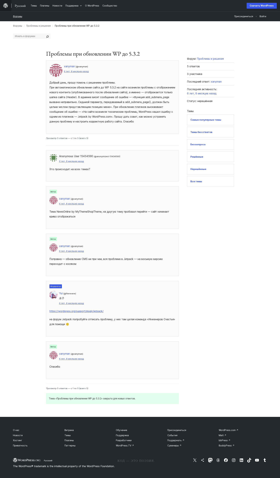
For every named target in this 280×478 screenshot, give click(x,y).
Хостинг (17, 440)
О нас (16, 430)
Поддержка (122, 435)
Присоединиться (176, 430)
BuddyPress (226, 445)
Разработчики (124, 440)
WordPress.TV (125, 445)
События (172, 435)
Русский (48, 460)
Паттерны (70, 445)
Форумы (17, 16)
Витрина (69, 430)
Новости (18, 435)
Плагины (69, 440)
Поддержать (175, 440)
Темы (67, 435)
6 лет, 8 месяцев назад (76, 71)
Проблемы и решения (38, 25)
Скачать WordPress (262, 5)
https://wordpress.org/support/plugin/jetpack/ (76, 311)
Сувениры (174, 445)
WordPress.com (228, 430)
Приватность (20, 445)
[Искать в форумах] (47, 36)
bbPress (224, 440)
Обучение (121, 430)
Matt (222, 435)
